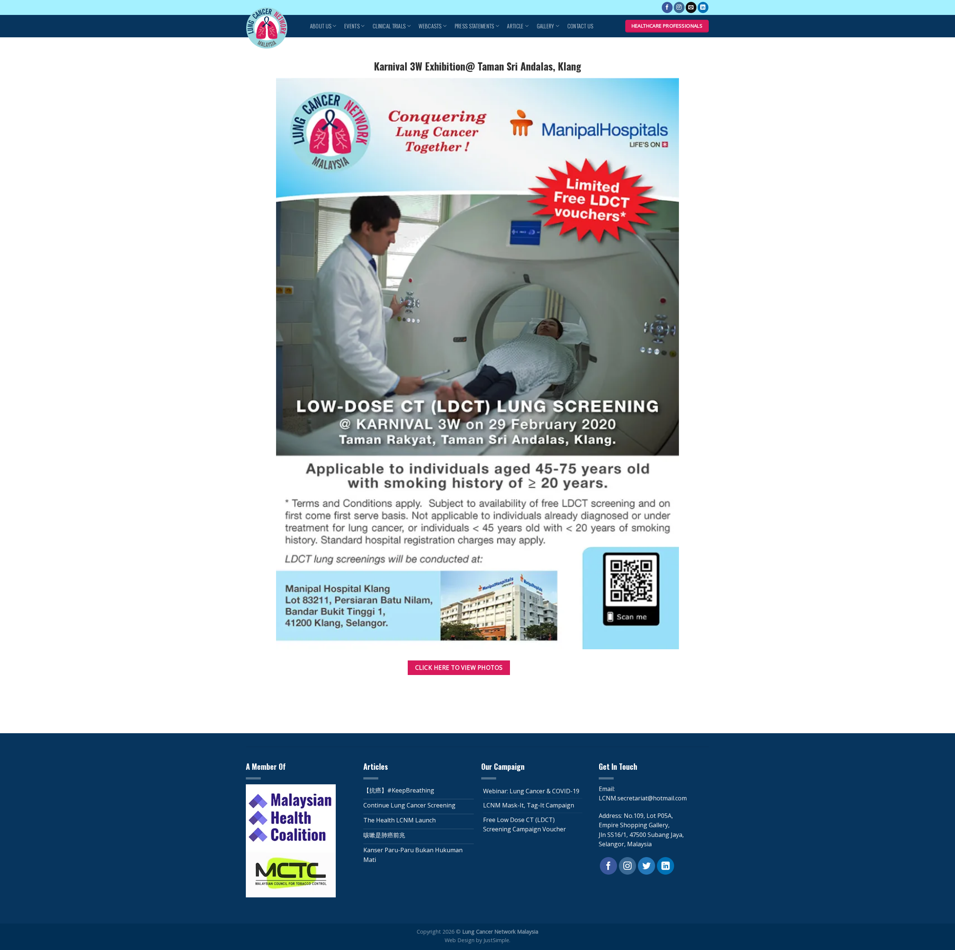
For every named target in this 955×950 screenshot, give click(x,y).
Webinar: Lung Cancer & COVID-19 (531, 791)
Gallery (545, 26)
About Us (320, 26)
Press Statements (474, 26)
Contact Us (580, 26)
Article (515, 26)
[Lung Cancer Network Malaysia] (270, 28)
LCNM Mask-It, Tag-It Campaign (528, 805)
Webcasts (430, 26)
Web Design (460, 940)
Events (352, 26)
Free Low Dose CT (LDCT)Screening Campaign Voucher (524, 825)
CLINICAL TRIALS (389, 26)
